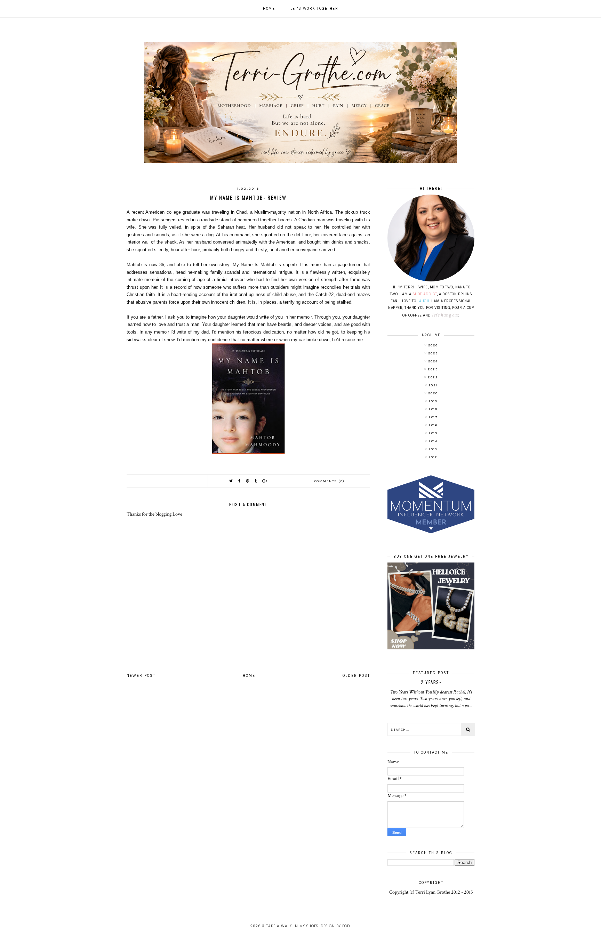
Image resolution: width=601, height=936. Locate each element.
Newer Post (141, 675)
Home (269, 8)
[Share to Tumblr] (256, 481)
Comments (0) (329, 481)
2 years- (431, 682)
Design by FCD (335, 926)
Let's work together (314, 8)
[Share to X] (231, 481)
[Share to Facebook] (239, 481)
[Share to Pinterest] (248, 481)
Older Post (356, 675)
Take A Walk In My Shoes (292, 926)
